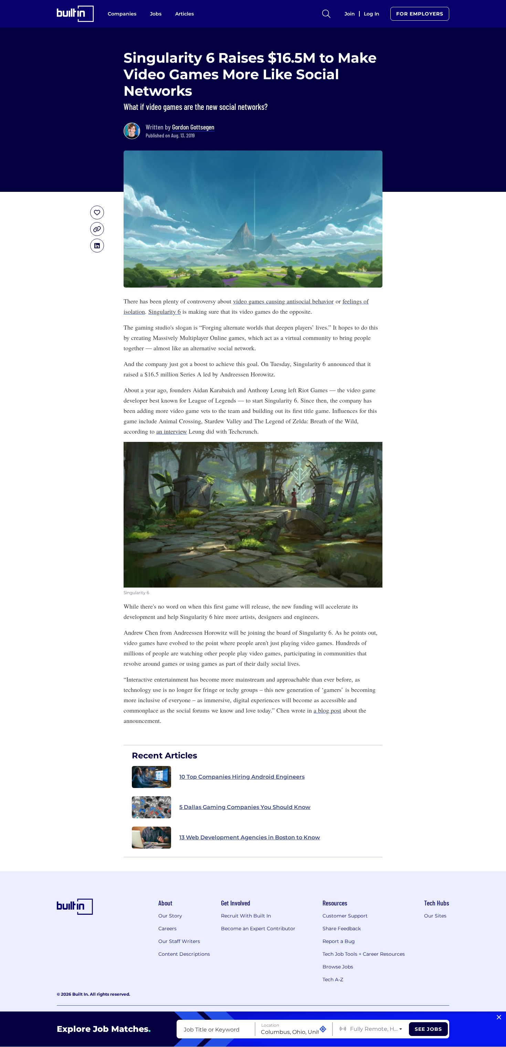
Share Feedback (342, 928)
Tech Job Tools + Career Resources (364, 954)
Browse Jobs (338, 967)
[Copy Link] (97, 229)
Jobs (155, 14)
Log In (371, 14)
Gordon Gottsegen (193, 127)
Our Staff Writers (179, 941)
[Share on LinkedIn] (97, 245)
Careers (167, 928)
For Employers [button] (419, 14)
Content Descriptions (184, 954)
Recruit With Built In (246, 916)
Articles (184, 14)
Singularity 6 (164, 311)
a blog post (327, 710)
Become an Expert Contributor (258, 928)
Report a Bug (339, 941)
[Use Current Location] (323, 1029)
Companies (122, 14)
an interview (171, 431)
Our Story (170, 916)
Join (350, 14)
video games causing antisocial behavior (283, 301)
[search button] (326, 14)
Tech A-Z (333, 979)
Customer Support (345, 916)
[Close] (499, 1017)
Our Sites (435, 916)
